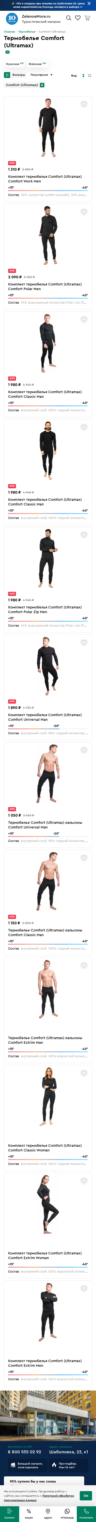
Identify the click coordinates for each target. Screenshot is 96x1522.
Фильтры (18, 74)
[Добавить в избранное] (84, 104)
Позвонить (86, 1517)
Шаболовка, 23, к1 (68, 1452)
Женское (37, 64)
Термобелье (26, 31)
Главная (9, 31)
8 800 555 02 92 (24, 1452)
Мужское (15, 64)
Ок (86, 1495)
